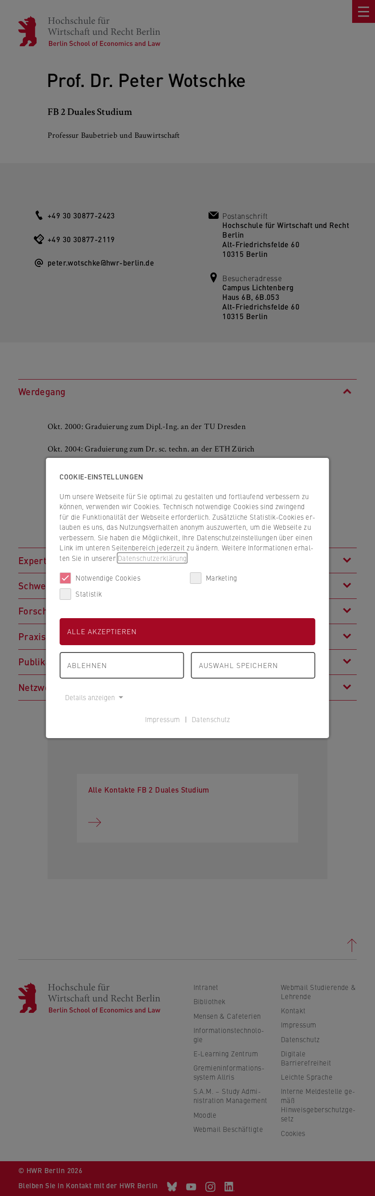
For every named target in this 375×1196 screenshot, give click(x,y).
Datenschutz (211, 719)
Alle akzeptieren (102, 631)
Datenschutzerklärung (152, 558)
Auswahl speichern (238, 665)
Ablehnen (87, 665)
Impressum (162, 719)
